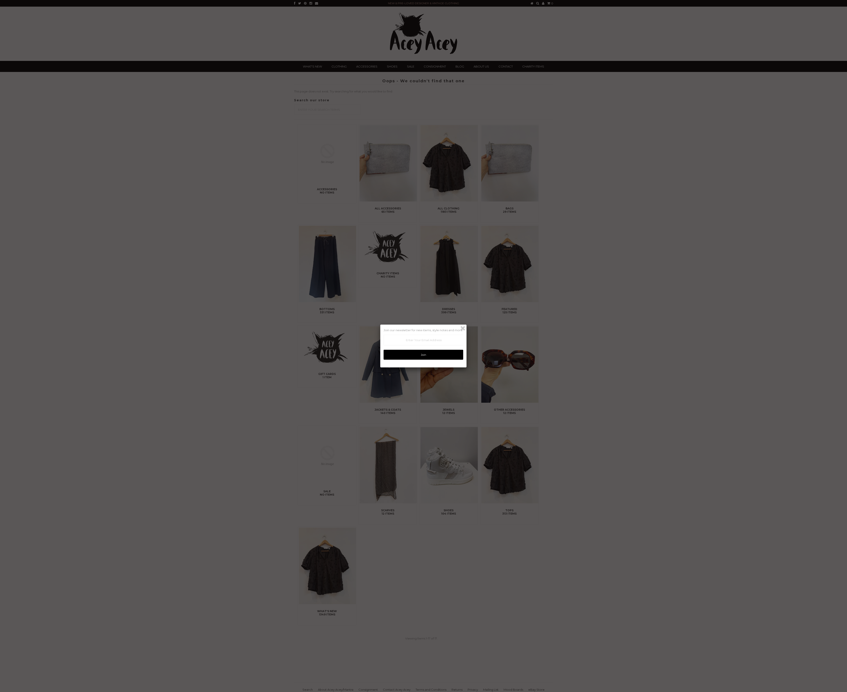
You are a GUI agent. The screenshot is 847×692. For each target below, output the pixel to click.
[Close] (462, 328)
